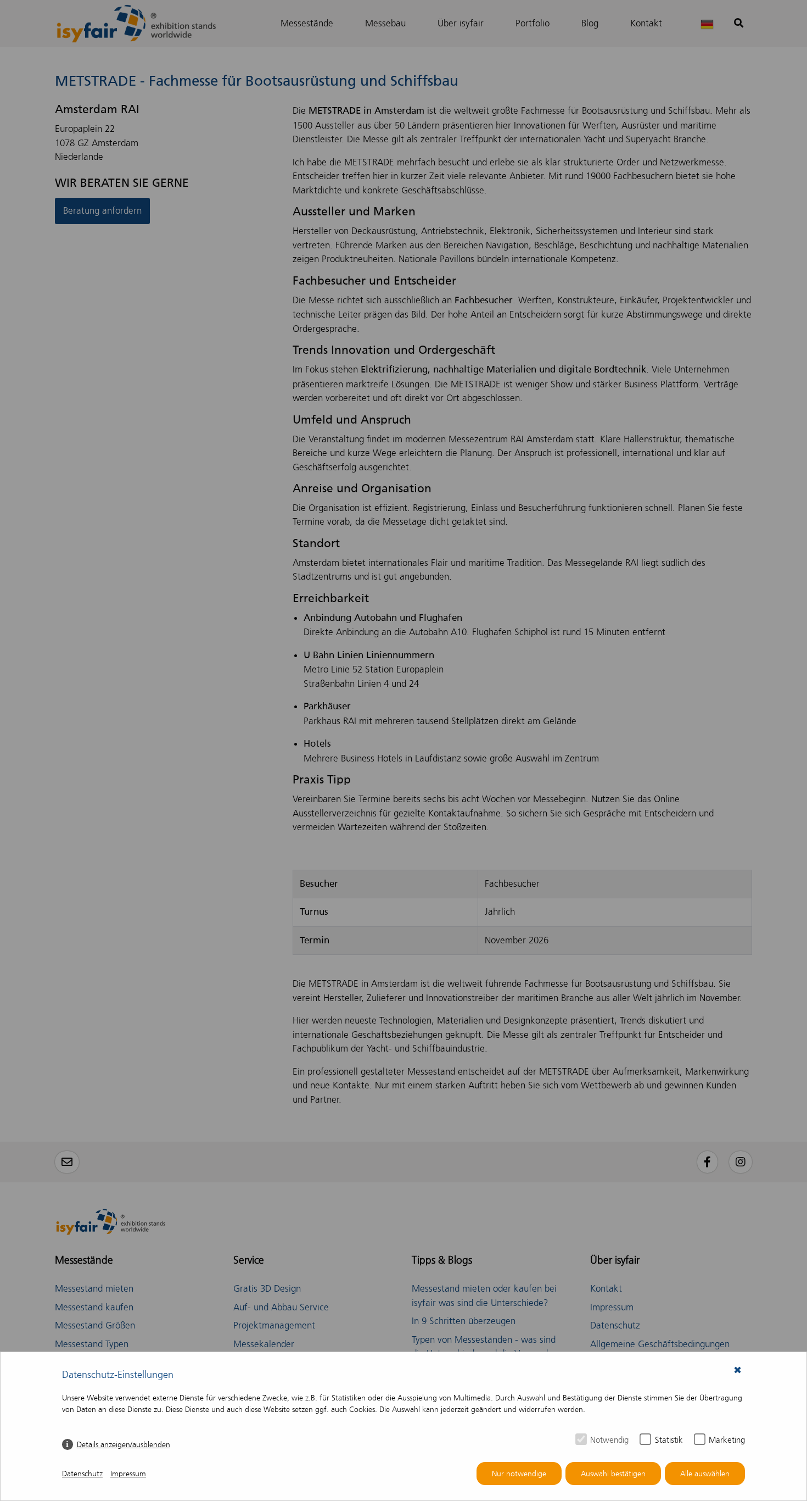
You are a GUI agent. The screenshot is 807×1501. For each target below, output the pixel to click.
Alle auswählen (705, 1473)
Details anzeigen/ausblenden (123, 1444)
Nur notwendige (519, 1473)
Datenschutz (82, 1473)
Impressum (128, 1473)
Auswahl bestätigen (613, 1473)
